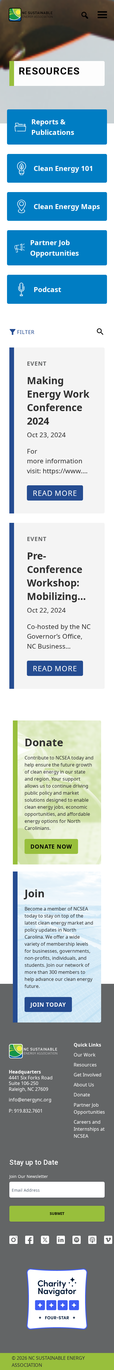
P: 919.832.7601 (26, 1111)
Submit (57, 1213)
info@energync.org (30, 1099)
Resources (85, 1065)
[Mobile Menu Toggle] (100, 13)
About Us (84, 1084)
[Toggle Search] (83, 13)
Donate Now (51, 846)
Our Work (85, 1055)
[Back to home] (33, 1051)
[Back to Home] (31, 14)
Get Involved (87, 1074)
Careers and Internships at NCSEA (89, 1129)
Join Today (48, 1004)
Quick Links (87, 1045)
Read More (55, 493)
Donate (82, 1094)
